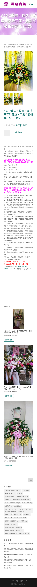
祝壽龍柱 (24, 521)
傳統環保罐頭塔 (10, 493)
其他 (19, 493)
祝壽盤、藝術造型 (20, 518)
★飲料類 (26, 490)
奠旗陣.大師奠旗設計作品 (12, 503)
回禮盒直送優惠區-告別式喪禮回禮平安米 (16, 496)
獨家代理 (26, 514)
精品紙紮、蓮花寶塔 (11, 524)
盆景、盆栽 (8, 518)
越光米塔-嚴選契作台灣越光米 (14, 530)
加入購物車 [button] (8, 340)
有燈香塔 (17, 506)
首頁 (5, 44)
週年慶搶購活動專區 (11, 533)
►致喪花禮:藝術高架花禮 (14, 44)
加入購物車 (19, 132)
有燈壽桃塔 (8, 506)
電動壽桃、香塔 (24, 533)
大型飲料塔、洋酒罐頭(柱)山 (21, 499)
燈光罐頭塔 (17, 514)
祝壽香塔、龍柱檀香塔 (12, 521)
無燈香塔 (8, 514)
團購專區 (8, 499)
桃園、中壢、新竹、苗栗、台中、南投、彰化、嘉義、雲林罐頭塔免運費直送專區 (18, 510)
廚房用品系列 (27, 503)
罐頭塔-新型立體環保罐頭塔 (13, 527)
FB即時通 (21, 266)
